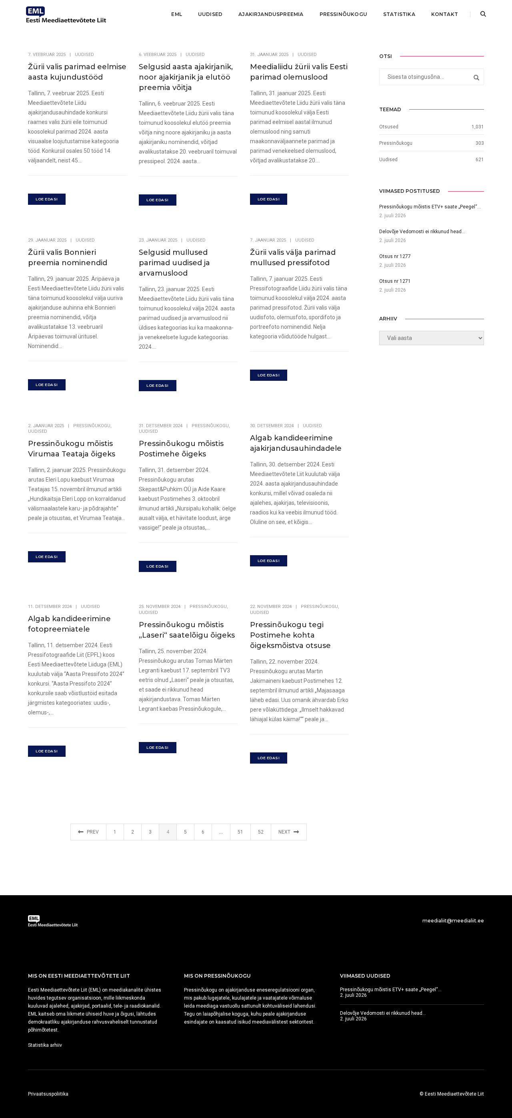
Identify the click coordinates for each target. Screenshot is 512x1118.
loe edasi (47, 199)
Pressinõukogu (343, 14)
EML (176, 14)
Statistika (399, 14)
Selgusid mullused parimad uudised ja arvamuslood (174, 263)
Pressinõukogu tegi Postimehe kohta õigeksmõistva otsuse (290, 635)
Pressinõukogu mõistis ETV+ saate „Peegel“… (391, 989)
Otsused (388, 127)
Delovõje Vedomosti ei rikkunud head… (383, 1013)
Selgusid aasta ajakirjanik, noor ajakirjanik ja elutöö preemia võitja (186, 77)
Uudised (210, 14)
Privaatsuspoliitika (48, 1094)
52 (261, 832)
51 (240, 832)
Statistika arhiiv (45, 1045)
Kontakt (444, 14)
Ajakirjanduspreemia (270, 14)
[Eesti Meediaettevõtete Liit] (66, 14)
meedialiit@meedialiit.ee (453, 921)
